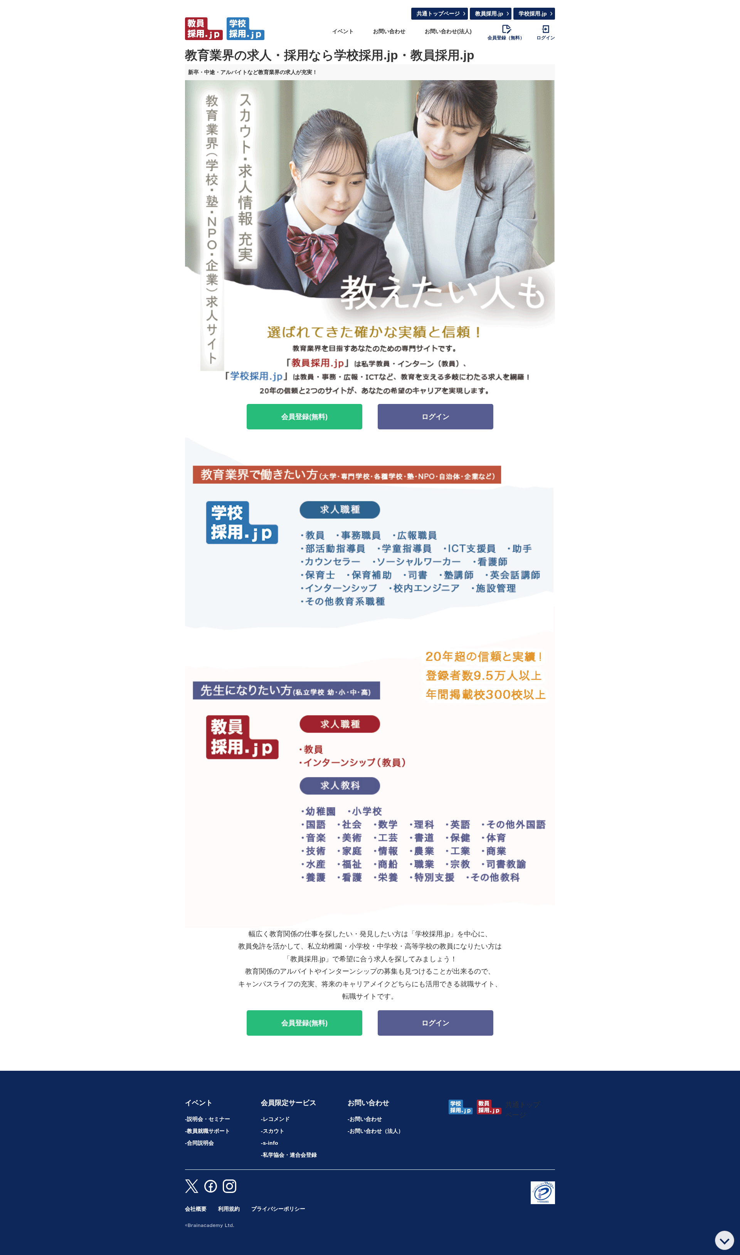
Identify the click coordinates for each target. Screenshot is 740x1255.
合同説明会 (200, 1143)
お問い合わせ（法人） (377, 1131)
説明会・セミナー (208, 1119)
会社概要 (196, 1209)
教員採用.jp (489, 13)
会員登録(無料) (304, 417)
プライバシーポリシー (278, 1209)
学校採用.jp (533, 13)
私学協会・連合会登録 (290, 1155)
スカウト (273, 1131)
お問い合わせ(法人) (448, 31)
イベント (343, 31)
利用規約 (229, 1209)
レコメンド (276, 1119)
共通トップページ (438, 13)
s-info (270, 1143)
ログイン (435, 417)
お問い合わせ (389, 31)
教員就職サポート (208, 1131)
